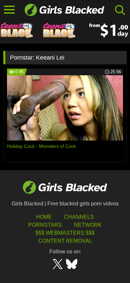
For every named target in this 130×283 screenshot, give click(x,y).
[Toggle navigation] (9, 10)
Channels (79, 217)
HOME (44, 217)
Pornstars (45, 225)
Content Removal (65, 241)
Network (88, 225)
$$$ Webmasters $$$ (65, 233)
